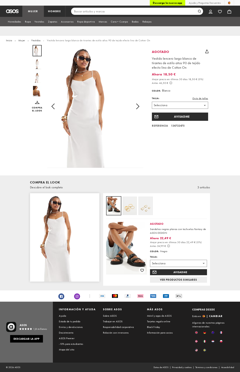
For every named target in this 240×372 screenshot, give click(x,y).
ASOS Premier (66, 338)
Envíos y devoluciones (71, 327)
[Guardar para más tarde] (142, 270)
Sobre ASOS (110, 315)
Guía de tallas (200, 98)
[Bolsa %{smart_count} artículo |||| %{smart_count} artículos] (229, 11)
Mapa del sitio (66, 349)
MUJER (33, 11)
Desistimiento (66, 332)
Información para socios (160, 332)
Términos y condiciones (206, 367)
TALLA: (155, 98)
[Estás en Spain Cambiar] (229, 3)
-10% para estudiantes (71, 344)
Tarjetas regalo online (158, 321)
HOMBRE (54, 11)
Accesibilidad (227, 367)
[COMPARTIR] (207, 51)
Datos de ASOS (161, 367)
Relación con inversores (116, 332)
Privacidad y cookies (182, 367)
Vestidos (36, 40)
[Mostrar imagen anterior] (54, 106)
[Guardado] (220, 11)
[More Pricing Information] (170, 82)
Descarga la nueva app (167, 3)
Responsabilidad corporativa (118, 327)
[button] (37, 106)
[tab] (14, 21)
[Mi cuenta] (210, 11)
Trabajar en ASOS (112, 321)
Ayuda (62, 315)
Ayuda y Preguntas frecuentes (205, 3)
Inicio (9, 40)
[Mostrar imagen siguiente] (136, 106)
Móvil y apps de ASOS (159, 315)
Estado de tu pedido (69, 321)
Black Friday (153, 327)
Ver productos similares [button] (178, 279)
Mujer (21, 40)
